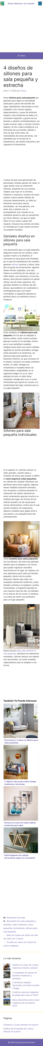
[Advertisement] (21, 29)
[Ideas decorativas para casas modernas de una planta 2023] (6, 1002)
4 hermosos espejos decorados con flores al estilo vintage (25, 985)
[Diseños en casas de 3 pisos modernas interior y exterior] (6, 967)
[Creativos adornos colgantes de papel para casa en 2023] (6, 995)
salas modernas (19, 924)
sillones (15, 264)
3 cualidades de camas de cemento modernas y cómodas (24, 976)
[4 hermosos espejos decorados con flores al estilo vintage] (6, 985)
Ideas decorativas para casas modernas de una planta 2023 (25, 1003)
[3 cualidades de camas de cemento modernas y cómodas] (6, 975)
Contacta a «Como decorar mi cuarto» (21, 1025)
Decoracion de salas (16, 917)
